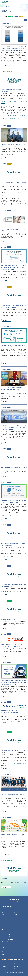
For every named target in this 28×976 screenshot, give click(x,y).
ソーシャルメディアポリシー (6, 968)
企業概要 (4, 914)
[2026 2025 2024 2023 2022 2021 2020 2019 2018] (23, 20)
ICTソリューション (6, 932)
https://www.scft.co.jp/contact (16, 763)
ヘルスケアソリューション (7, 939)
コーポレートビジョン (6, 912)
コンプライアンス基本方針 (6, 963)
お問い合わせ (4, 954)
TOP (2, 6)
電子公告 (16, 912)
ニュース (7, 6)
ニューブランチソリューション (8, 934)
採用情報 (4, 952)
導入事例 (4, 947)
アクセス (3, 917)
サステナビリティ (18, 910)
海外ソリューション (6, 941)
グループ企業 (4, 919)
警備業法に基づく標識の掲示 (19, 963)
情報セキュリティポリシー (18, 966)
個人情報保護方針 (5, 966)
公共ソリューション (6, 936)
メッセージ (4, 910)
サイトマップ (16, 968)
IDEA (15, 917)
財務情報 (16, 914)
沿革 (3, 922)
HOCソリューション (6, 929)
